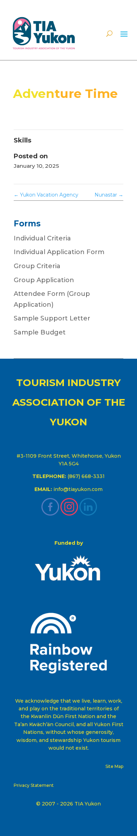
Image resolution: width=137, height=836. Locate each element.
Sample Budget (40, 332)
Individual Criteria (42, 238)
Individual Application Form (59, 252)
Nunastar (108, 195)
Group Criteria (37, 266)
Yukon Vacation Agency (46, 195)
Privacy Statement (34, 785)
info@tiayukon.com (78, 489)
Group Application (44, 280)
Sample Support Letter (52, 318)
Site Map (114, 766)
